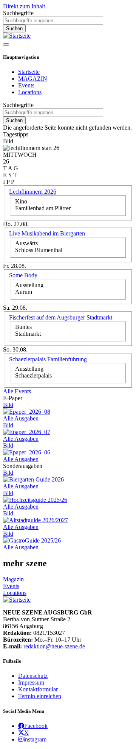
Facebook (36, 726)
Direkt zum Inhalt (24, 6)
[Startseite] (17, 35)
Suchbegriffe (18, 13)
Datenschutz (33, 676)
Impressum (31, 682)
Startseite (29, 72)
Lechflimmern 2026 (32, 191)
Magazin (13, 579)
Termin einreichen (39, 696)
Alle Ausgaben (21, 418)
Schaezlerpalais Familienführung (48, 359)
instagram (34, 739)
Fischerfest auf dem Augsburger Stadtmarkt (60, 317)
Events (26, 85)
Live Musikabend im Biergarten (47, 233)
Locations (30, 92)
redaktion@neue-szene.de (54, 646)
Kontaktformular (38, 689)
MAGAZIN (32, 78)
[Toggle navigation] (6, 44)
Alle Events (17, 391)
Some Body (23, 275)
